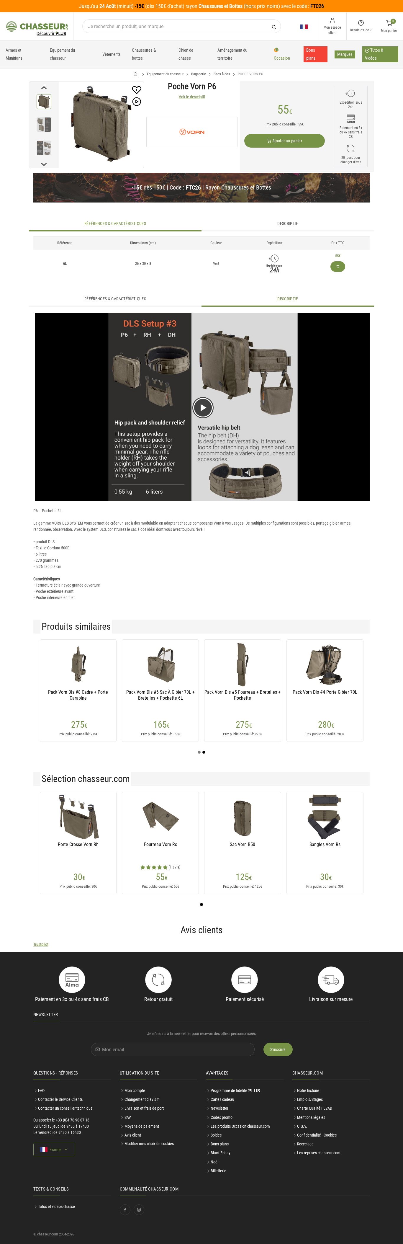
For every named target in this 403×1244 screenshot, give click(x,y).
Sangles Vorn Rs (324, 844)
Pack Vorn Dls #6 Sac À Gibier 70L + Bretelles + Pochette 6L (160, 695)
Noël (214, 1162)
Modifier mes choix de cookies (149, 1143)
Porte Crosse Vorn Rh (78, 844)
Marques (345, 54)
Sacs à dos (222, 74)
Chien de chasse (185, 54)
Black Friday (220, 1152)
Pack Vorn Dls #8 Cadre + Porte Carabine (78, 695)
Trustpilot (40, 944)
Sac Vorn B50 (242, 844)
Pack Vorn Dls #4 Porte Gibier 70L (325, 692)
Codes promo (221, 1117)
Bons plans (310, 54)
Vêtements (111, 54)
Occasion (282, 58)
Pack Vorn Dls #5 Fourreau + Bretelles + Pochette (242, 695)
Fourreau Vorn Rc (160, 844)
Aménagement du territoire (232, 54)
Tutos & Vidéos (374, 54)
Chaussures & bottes (144, 54)
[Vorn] (191, 132)
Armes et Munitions (14, 54)
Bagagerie (198, 74)
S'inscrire (278, 1049)
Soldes (216, 1135)
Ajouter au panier (286, 140)
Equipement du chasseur (62, 54)
